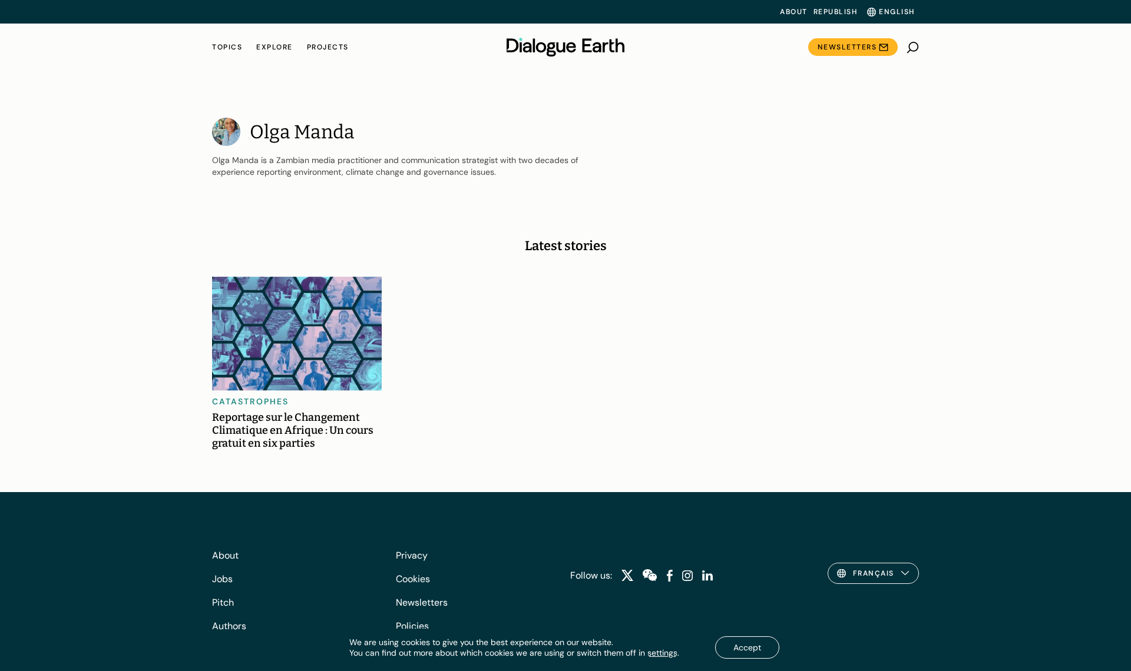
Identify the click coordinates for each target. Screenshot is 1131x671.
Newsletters (847, 47)
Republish (835, 12)
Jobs (222, 579)
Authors (229, 626)
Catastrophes (250, 401)
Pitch (223, 602)
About (794, 12)
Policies (412, 626)
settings (662, 652)
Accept (747, 647)
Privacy (412, 555)
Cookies (413, 579)
